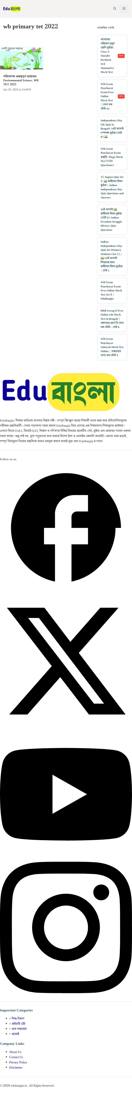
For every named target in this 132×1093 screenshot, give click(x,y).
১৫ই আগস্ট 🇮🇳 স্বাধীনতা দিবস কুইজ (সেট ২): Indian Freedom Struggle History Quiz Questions (111, 220)
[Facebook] (66, 592)
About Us (15, 1052)
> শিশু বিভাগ (16, 1018)
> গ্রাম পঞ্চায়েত (18, 1028)
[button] (114, 9)
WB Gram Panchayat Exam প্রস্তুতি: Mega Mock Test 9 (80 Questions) (112, 157)
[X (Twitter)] (66, 725)
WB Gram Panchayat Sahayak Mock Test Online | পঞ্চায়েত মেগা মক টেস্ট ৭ (112, 347)
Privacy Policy (18, 1062)
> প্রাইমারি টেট (17, 1023)
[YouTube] (66, 859)
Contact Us (16, 1057)
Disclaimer (15, 1067)
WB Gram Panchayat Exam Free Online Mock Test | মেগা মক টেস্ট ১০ (107, 96)
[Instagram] (66, 992)
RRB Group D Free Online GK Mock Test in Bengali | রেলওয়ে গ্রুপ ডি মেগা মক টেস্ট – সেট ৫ (112, 319)
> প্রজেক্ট (14, 1034)
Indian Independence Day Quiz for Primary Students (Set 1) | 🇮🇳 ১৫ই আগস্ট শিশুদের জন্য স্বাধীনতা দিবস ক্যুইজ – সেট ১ (112, 256)
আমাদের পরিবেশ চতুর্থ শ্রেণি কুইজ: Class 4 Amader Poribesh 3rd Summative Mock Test (107, 56)
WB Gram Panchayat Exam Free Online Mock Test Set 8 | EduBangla (111, 290)
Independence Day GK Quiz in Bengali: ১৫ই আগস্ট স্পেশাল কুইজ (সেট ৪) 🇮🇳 (112, 129)
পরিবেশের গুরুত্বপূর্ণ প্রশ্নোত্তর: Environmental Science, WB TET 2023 (20, 80)
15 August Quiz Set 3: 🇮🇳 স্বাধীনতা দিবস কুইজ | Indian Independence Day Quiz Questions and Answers (112, 187)
